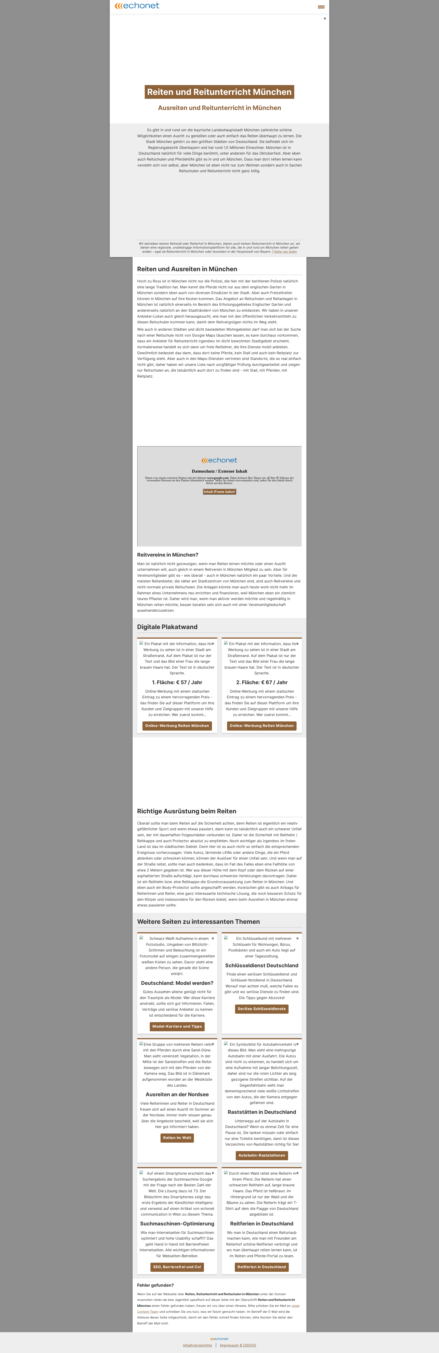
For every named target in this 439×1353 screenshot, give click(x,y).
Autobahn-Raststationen (261, 1155)
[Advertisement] (219, 206)
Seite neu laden (285, 251)
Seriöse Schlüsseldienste (262, 1008)
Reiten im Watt (177, 1137)
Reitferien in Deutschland (262, 1267)
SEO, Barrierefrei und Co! (177, 1267)
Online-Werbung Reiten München (177, 725)
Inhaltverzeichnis (197, 1345)
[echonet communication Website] (219, 1339)
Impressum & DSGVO (238, 1345)
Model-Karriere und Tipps (177, 1026)
